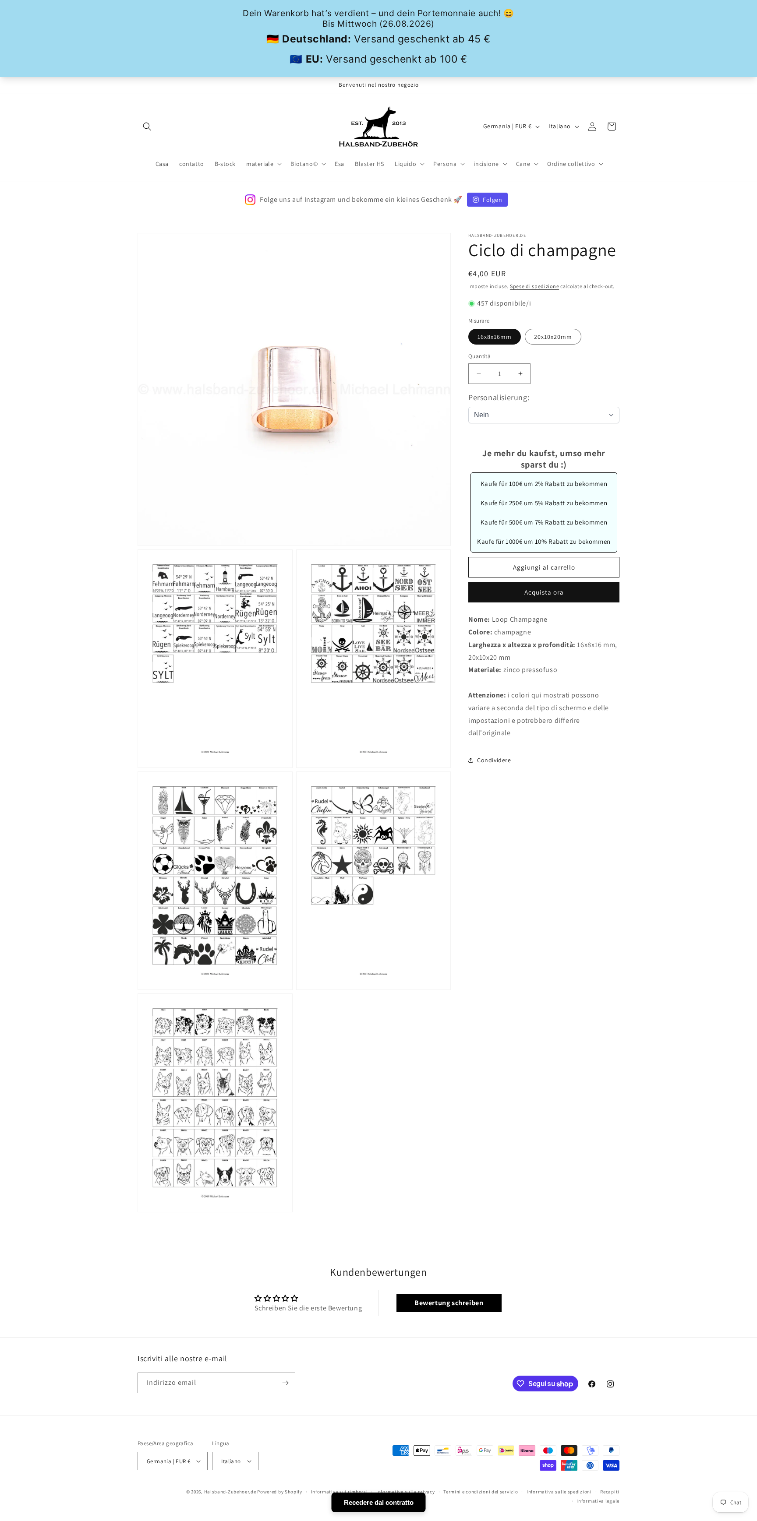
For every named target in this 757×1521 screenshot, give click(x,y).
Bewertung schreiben (448, 1302)
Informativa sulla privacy (405, 1492)
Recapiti (609, 1492)
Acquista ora (544, 592)
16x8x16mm (495, 337)
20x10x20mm (553, 337)
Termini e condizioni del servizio (480, 1492)
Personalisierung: (498, 397)
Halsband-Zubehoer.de (230, 1492)
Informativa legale (598, 1501)
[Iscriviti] (285, 1383)
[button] (147, 126)
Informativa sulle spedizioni (559, 1492)
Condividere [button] (494, 760)
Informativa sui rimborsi (339, 1492)
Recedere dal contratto (379, 1502)
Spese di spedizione (534, 286)
